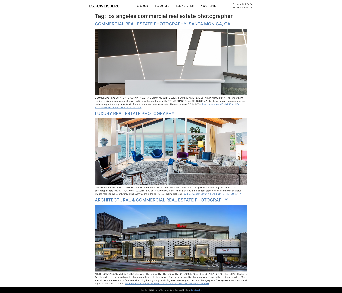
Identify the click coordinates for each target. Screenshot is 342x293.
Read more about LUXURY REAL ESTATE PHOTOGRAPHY (212, 194)
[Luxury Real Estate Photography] (171, 184)
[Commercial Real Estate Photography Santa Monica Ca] (171, 94)
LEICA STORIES (185, 6)
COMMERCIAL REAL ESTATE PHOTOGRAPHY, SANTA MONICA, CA (162, 23)
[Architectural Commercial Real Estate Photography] (171, 270)
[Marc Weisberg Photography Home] (104, 5)
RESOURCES (162, 6)
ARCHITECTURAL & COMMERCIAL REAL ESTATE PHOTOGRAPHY (161, 200)
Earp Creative (196, 290)
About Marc (209, 6)
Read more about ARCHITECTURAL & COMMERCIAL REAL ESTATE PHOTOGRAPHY (167, 283)
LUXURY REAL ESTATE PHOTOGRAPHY (134, 113)
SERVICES (142, 6)
